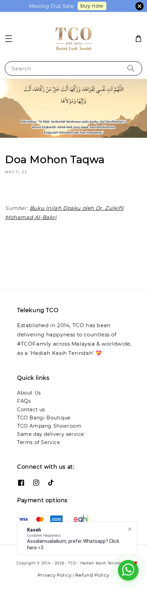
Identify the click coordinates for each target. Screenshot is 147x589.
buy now (92, 5)
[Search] (131, 68)
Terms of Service (38, 442)
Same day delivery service (50, 434)
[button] (8, 38)
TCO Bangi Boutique (43, 418)
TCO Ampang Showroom (49, 426)
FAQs (24, 401)
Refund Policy (92, 575)
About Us (29, 393)
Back (77, 249)
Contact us (31, 409)
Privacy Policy (54, 575)
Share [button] (22, 189)
